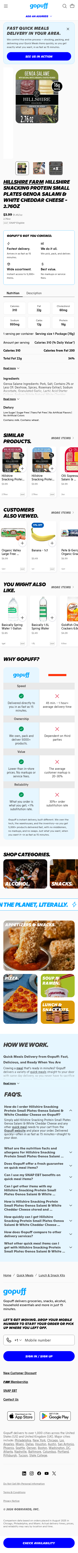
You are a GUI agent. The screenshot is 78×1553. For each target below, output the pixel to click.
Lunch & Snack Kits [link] (52, 1275)
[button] (72, 6)
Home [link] (7, 1275)
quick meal (19, 1127)
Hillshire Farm (23, 182)
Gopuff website (15, 1131)
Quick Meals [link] (25, 1275)
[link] (39, 6)
